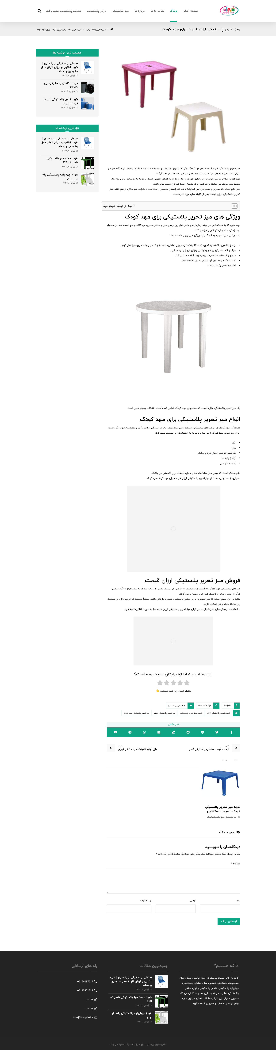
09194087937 (85, 982)
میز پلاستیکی (230, 817)
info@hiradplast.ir (83, 1017)
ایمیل (193, 900)
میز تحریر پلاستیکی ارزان (164, 713)
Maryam (227, 705)
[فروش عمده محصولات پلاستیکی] (229, 10)
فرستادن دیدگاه (229, 921)
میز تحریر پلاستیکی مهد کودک (136, 713)
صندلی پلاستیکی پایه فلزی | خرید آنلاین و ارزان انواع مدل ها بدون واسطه (59, 67)
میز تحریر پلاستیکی (176, 705)
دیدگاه (235, 864)
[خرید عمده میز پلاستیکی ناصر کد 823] (87, 163)
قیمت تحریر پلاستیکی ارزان (218, 713)
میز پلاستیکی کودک (215, 817)
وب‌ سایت (145, 900)
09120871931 (85, 991)
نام (238, 900)
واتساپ (89, 999)
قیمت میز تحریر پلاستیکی (191, 713)
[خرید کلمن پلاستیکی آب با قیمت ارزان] (87, 103)
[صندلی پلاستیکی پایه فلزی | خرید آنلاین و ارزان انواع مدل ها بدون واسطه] (87, 67)
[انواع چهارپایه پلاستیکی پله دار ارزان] (87, 179)
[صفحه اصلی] (112, 29)
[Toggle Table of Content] (233, 206)
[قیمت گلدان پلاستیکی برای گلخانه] (87, 87)
